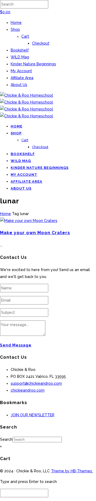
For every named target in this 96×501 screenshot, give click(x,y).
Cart (25, 36)
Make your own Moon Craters (35, 232)
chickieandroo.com (28, 390)
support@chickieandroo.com (36, 383)
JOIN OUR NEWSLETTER (32, 415)
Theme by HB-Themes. (72, 471)
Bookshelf (20, 50)
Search (6, 439)
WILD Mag (20, 57)
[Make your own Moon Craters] (28, 221)
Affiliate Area (22, 78)
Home (16, 22)
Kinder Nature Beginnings (33, 64)
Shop (15, 29)
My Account (21, 71)
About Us (19, 85)
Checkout (40, 43)
